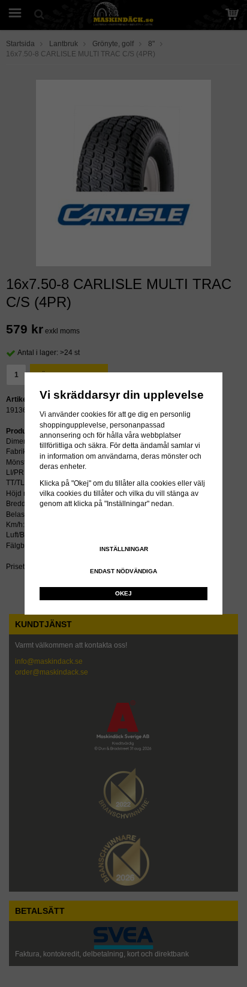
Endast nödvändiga (123, 571)
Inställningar (124, 549)
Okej (123, 593)
